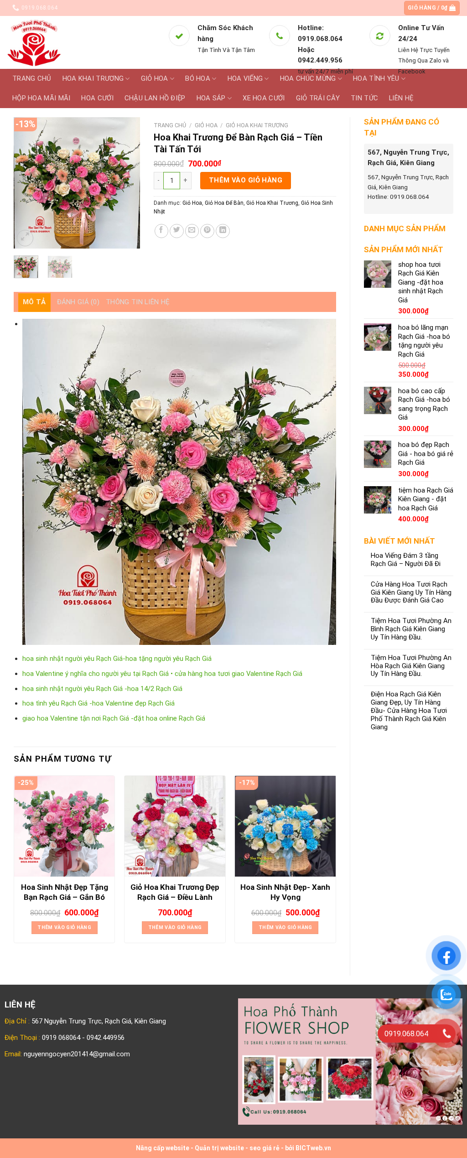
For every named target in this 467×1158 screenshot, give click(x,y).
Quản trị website (219, 1148)
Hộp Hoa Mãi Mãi (41, 98)
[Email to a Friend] (192, 231)
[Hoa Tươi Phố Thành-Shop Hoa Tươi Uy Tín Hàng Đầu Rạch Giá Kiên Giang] (80, 42)
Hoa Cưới (97, 98)
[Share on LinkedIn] (223, 231)
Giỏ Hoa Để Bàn (224, 203)
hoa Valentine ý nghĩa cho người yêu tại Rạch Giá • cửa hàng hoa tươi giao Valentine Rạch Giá (162, 674)
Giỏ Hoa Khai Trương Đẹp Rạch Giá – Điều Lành (174, 892)
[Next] (126, 183)
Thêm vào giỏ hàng (246, 180)
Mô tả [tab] (34, 302)
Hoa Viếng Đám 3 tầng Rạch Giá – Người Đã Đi (406, 560)
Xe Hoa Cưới (264, 98)
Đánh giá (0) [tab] (78, 302)
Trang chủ (32, 78)
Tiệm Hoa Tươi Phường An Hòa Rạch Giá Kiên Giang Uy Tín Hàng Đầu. (411, 666)
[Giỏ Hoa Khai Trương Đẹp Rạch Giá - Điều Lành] (175, 826)
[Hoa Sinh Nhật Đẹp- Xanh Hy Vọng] (285, 826)
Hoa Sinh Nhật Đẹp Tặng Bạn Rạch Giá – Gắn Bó (64, 892)
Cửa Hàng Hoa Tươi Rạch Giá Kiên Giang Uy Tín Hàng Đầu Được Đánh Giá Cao (411, 593)
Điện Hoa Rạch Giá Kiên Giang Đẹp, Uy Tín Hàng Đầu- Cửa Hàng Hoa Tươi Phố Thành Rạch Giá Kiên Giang (409, 711)
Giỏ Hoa (154, 78)
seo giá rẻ (264, 1148)
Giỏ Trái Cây (318, 98)
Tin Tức (364, 98)
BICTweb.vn (313, 1148)
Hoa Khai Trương (93, 78)
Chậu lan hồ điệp (155, 98)
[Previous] (28, 183)
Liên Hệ (401, 98)
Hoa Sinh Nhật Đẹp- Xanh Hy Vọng (285, 892)
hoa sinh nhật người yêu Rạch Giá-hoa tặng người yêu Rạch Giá (117, 658)
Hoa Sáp (211, 98)
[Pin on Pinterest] (207, 231)
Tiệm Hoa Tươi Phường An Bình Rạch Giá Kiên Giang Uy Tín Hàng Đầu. (411, 629)
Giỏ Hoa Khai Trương (257, 125)
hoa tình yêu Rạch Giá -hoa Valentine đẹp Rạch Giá (98, 703)
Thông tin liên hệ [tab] (138, 302)
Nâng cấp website (162, 1148)
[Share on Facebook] (162, 231)
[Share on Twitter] (177, 231)
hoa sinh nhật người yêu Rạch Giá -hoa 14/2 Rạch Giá (102, 689)
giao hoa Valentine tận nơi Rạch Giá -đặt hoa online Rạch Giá (113, 718)
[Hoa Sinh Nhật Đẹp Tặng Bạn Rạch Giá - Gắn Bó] (64, 826)
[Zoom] (25, 238)
